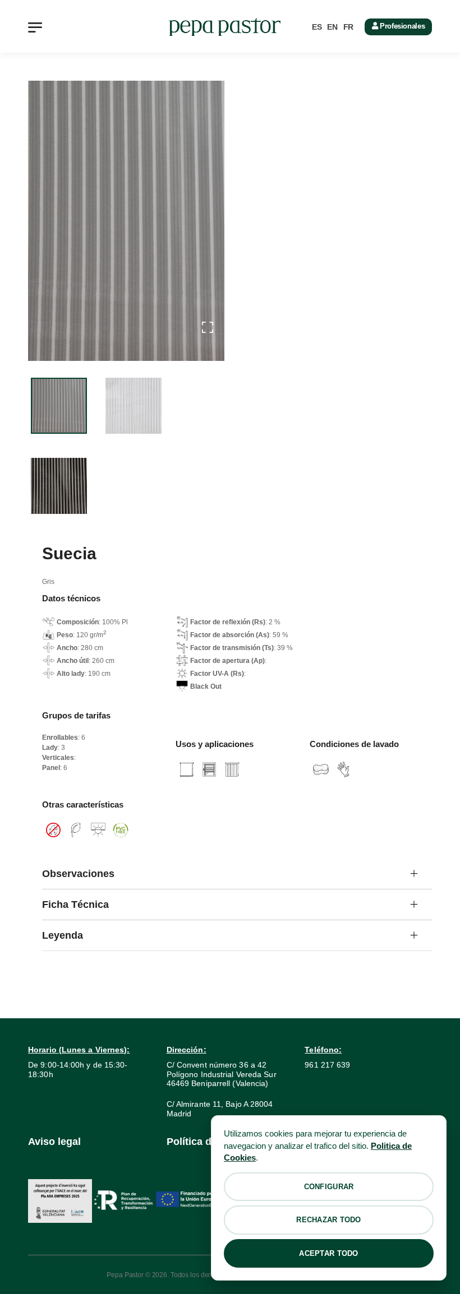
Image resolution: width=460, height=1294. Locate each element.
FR (348, 26)
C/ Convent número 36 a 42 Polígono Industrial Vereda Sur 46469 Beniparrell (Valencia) (222, 1074)
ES (316, 26)
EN (332, 26)
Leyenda (62, 935)
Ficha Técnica (75, 904)
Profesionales (401, 26)
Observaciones (78, 873)
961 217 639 (327, 1064)
